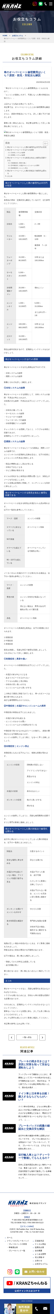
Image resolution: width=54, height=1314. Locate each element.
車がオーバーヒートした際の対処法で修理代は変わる (26, 172)
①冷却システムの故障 (18, 152)
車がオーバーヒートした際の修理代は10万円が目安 (27, 147)
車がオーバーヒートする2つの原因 (20, 150)
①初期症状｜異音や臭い (18, 163)
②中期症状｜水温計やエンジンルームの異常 (25, 165)
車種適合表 (13, 1247)
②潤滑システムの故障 (18, 155)
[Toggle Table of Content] (44, 143)
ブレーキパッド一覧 (17, 1251)
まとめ (9, 176)
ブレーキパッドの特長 (18, 1244)
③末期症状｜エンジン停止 (19, 168)
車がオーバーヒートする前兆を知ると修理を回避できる (26, 159)
